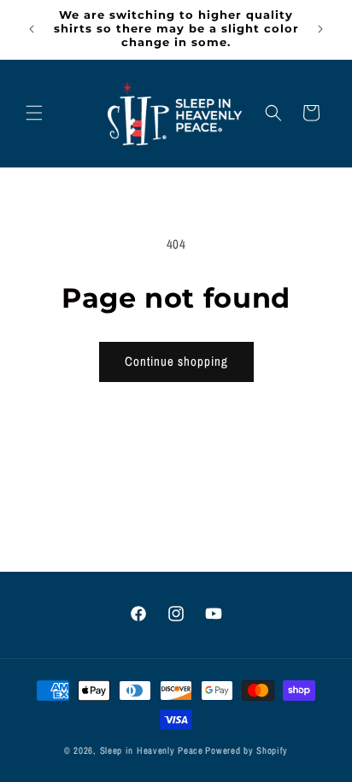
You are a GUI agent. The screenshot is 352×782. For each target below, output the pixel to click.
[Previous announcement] (31, 29)
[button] (34, 113)
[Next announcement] (320, 29)
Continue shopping (176, 361)
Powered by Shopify (246, 750)
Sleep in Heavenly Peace (151, 750)
